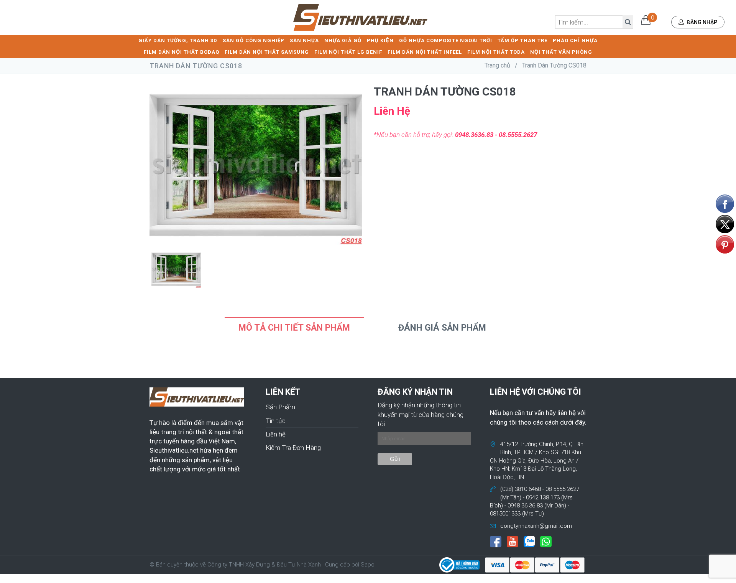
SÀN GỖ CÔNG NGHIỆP (253, 40)
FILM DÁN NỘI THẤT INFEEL (425, 52)
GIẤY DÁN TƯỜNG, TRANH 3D (177, 40)
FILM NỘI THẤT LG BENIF (348, 52)
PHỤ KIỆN (380, 40)
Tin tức (276, 421)
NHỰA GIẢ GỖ (342, 40)
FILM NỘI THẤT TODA (496, 52)
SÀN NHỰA (304, 40)
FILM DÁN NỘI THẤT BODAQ (181, 52)
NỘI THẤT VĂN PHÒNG (561, 52)
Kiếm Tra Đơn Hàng (293, 447)
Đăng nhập (701, 22)
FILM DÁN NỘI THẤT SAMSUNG (267, 52)
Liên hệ (276, 434)
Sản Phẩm (280, 407)
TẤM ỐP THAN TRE (522, 40)
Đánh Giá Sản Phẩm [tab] (442, 328)
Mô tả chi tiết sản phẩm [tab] (294, 328)
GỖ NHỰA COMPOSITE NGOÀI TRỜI (445, 40)
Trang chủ (497, 65)
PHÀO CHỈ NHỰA (575, 40)
